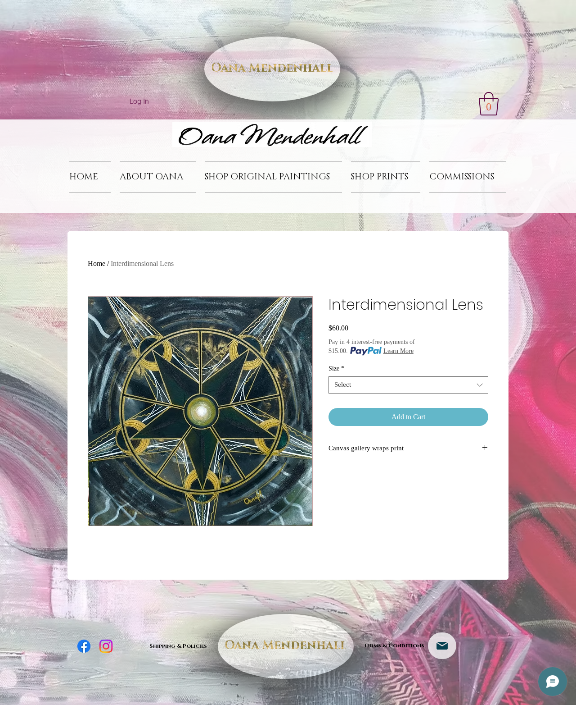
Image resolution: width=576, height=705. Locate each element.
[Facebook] (84, 646)
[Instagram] (106, 646)
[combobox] (408, 385)
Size (336, 368)
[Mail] (442, 645)
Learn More (398, 351)
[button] (489, 103)
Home (96, 263)
